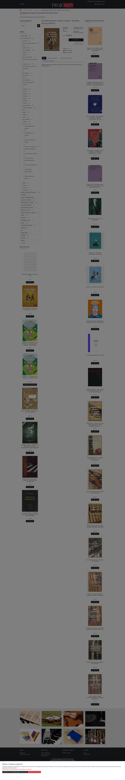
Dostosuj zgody (23, 771)
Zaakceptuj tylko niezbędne (10, 771)
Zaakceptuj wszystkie (34, 771)
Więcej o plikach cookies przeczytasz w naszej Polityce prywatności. (16, 769)
